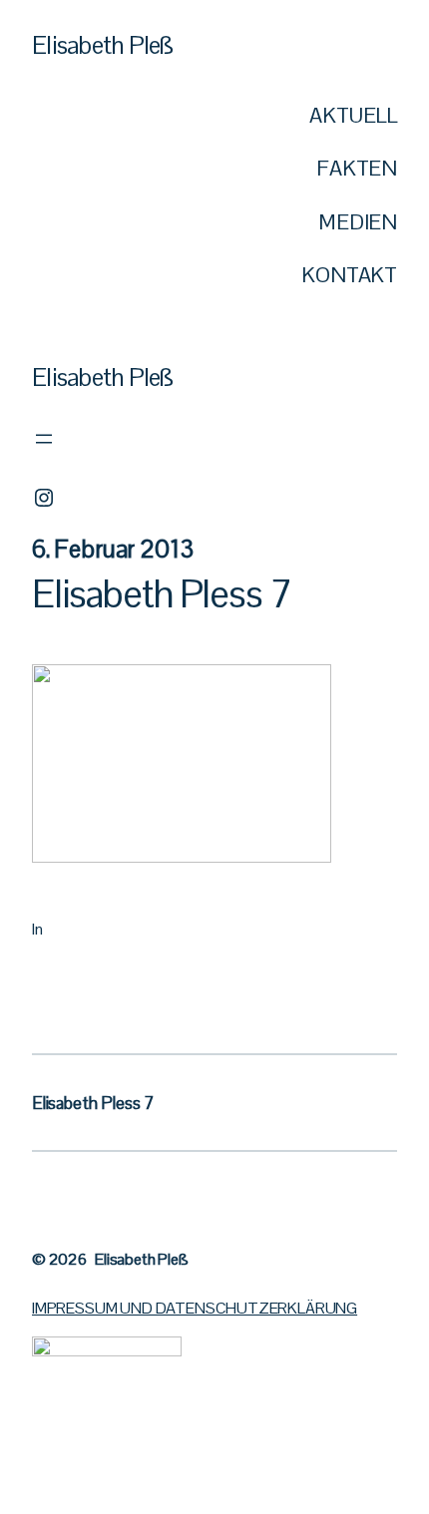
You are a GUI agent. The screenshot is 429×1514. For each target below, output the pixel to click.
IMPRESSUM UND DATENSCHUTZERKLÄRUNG (194, 1308)
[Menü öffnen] (44, 439)
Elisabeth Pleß (103, 45)
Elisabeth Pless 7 (93, 1103)
